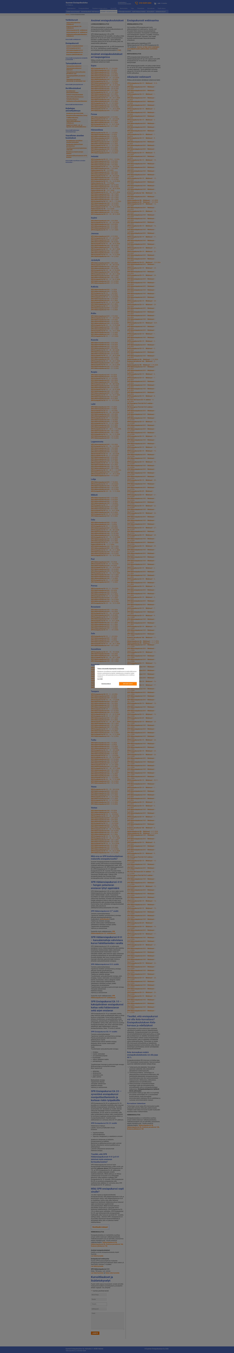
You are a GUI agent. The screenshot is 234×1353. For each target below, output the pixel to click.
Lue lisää (99, 679)
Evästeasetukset (106, 683)
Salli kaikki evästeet (128, 683)
